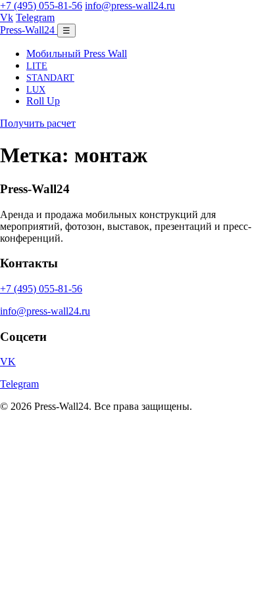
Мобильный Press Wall (76, 53)
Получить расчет (38, 123)
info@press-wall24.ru (130, 5)
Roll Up (43, 100)
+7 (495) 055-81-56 (41, 5)
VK (8, 361)
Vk (6, 17)
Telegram (35, 17)
